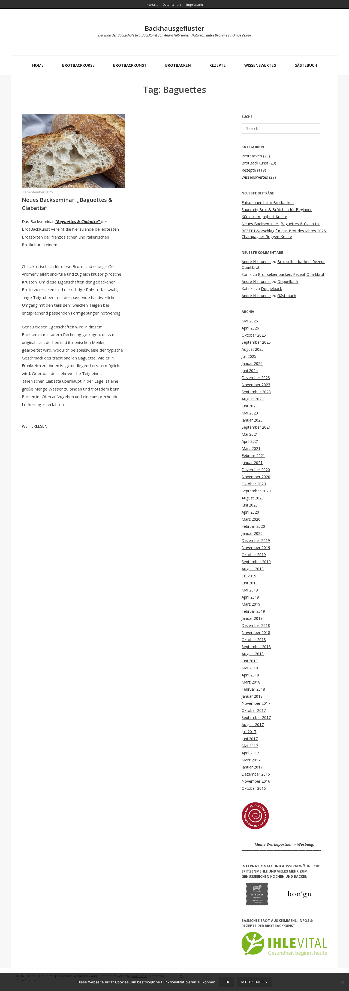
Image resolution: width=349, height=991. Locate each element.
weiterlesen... (36, 426)
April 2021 (250, 441)
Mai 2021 (250, 434)
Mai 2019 (250, 590)
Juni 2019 (250, 583)
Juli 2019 (249, 575)
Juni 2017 (250, 738)
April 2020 (250, 512)
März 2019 (251, 604)
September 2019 (256, 561)
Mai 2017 (250, 745)
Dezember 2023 (256, 377)
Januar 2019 (252, 618)
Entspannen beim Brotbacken (268, 202)
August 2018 (253, 653)
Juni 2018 (250, 660)
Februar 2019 (253, 611)
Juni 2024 (250, 370)
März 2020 (251, 519)
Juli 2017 (249, 731)
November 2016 (256, 781)
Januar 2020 (252, 533)
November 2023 (256, 384)
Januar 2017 (252, 767)
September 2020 (256, 490)
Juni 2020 (250, 505)
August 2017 (253, 724)
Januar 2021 (252, 462)
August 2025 (253, 349)
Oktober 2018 (254, 639)
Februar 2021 (253, 455)
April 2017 (250, 752)
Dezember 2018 (256, 625)
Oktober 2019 (254, 554)
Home (38, 65)
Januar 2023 (252, 420)
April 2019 (250, 597)
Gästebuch (305, 65)
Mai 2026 (250, 321)
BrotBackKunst (130, 65)
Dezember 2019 (256, 540)
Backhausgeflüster (174, 28)
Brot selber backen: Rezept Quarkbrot (291, 274)
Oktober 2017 (254, 710)
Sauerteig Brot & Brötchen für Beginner (277, 209)
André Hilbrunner (256, 261)
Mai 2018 (250, 667)
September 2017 (256, 717)
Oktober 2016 (254, 788)
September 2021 (256, 427)
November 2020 (256, 476)
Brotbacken (178, 65)
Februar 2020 (253, 526)
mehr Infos (254, 981)
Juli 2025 (249, 356)
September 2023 (256, 391)
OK (227, 981)
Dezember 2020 (256, 469)
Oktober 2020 (254, 483)
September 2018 (256, 646)
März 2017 (251, 760)
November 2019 (256, 547)
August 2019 (253, 568)
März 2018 (251, 682)
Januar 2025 (252, 363)
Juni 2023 (250, 405)
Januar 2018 (252, 696)
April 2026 (250, 328)
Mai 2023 (250, 413)
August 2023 (253, 398)
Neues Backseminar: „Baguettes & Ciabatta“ (281, 223)
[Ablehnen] (342, 982)
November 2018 (256, 632)
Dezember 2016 (256, 774)
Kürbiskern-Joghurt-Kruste (264, 216)
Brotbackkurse (78, 65)
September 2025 (256, 342)
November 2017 (256, 703)
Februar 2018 (253, 689)
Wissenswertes (260, 65)
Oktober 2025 (254, 335)
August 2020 (253, 498)
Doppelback (287, 281)
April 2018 (250, 675)
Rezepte (217, 65)
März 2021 (251, 448)
